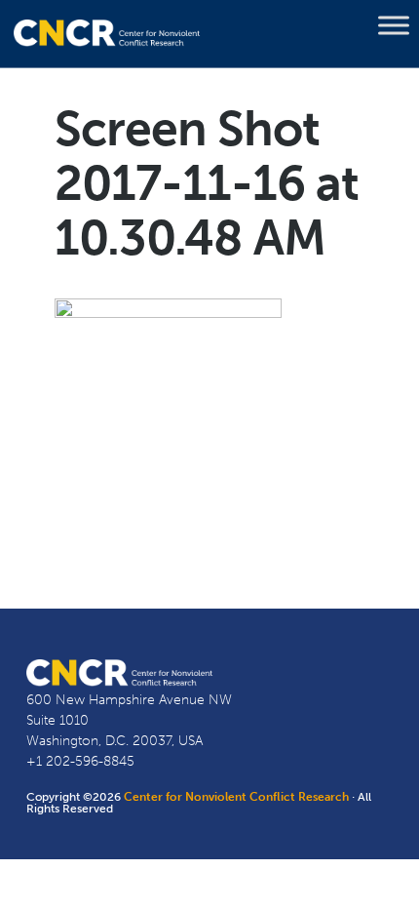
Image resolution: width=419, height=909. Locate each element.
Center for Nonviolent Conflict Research (236, 797)
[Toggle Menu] (393, 25)
